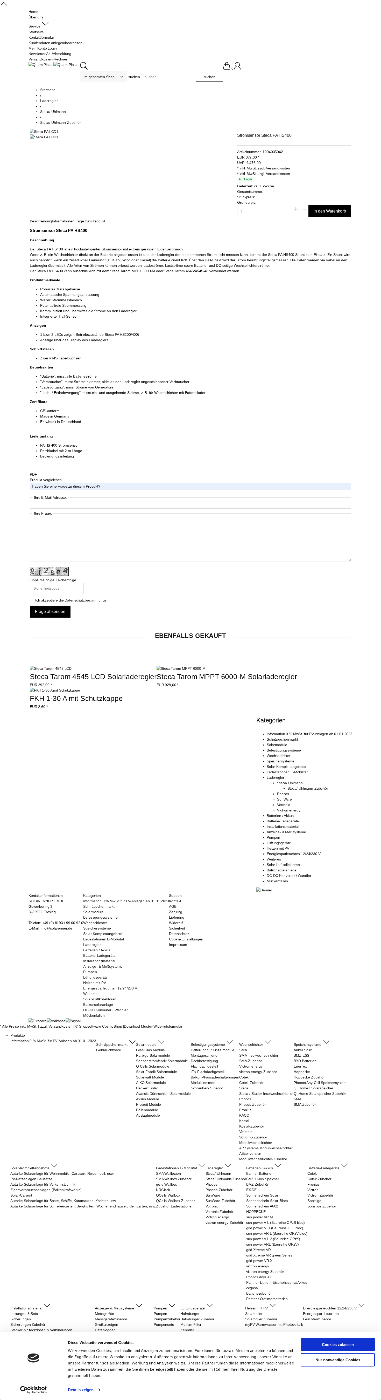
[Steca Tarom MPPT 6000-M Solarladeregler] (181, 668)
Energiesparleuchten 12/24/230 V (294, 854)
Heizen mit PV (278, 848)
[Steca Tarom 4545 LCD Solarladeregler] (51, 668)
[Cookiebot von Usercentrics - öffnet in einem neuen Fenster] (33, 1390)
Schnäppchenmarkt (282, 739)
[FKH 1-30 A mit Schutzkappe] (55, 690)
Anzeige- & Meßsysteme (286, 832)
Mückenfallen (277, 881)
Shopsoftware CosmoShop (100, 1026)
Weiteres (274, 859)
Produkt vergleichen (46, 480)
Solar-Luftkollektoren (283, 865)
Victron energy (288, 810)
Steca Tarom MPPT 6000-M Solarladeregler (227, 677)
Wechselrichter (279, 756)
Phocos (283, 794)
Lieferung (176, 917)
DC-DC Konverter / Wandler (289, 875)
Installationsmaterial (283, 826)
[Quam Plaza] (41, 64)
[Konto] (237, 68)
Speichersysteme (280, 761)
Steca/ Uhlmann (290, 783)
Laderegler (275, 777)
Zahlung (175, 912)
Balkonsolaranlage (282, 870)
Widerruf (176, 923)
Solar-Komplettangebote (286, 766)
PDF (33, 474)
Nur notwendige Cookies (337, 1359)
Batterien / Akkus (280, 816)
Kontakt (175, 901)
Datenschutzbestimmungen (87, 600)
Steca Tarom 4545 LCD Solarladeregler (93, 677)
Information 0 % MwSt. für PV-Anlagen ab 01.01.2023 (309, 734)
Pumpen (273, 837)
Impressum (178, 945)
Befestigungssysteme (284, 750)
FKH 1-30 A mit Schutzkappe (76, 698)
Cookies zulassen (338, 1344)
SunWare (284, 799)
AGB (173, 906)
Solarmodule (277, 745)
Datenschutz (179, 934)
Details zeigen (81, 1390)
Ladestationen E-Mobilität (287, 772)
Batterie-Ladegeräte (283, 821)
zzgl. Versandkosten (274, 168)
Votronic (283, 805)
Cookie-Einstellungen (186, 939)
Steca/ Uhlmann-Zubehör (307, 788)
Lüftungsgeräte (279, 843)
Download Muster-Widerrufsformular (153, 1026)
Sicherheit (177, 928)
